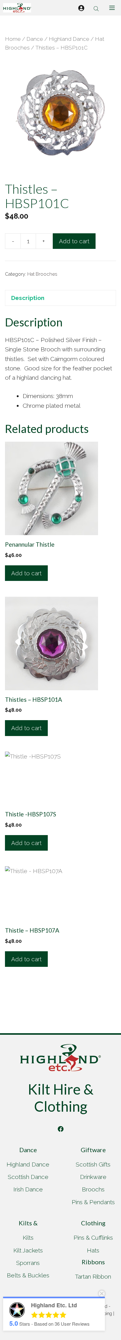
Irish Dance (28, 1189)
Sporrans (28, 1262)
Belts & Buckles (28, 1275)
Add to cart (74, 241)
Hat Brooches (42, 274)
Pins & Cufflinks (93, 1237)
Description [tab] (27, 297)
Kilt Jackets (28, 1250)
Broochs (93, 1189)
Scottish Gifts (93, 1164)
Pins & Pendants (93, 1202)
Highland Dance (69, 39)
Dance (34, 39)
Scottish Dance (28, 1176)
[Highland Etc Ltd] (17, 8)
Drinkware (93, 1176)
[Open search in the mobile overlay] (97, 8)
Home (13, 39)
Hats (93, 1250)
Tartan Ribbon (93, 1276)
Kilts (28, 1237)
